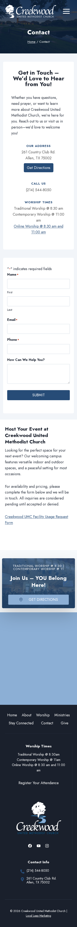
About (26, 715)
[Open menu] (66, 11)
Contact (47, 723)
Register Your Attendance (38, 783)
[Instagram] (47, 846)
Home (12, 715)
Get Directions (38, 167)
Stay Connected (21, 723)
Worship (43, 715)
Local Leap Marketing (38, 916)
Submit (38, 395)
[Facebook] (30, 846)
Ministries (62, 715)
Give (64, 723)
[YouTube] (38, 846)
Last (9, 309)
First (9, 292)
